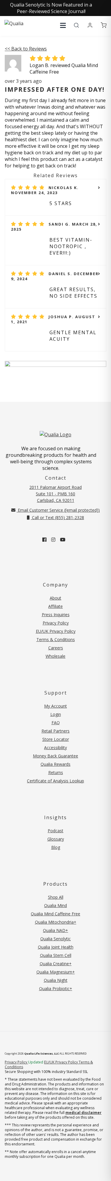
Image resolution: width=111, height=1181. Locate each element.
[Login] (90, 25)
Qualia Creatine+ (56, 963)
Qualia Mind (55, 905)
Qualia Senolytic (55, 938)
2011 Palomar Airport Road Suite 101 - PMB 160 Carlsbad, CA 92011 (55, 493)
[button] (63, 25)
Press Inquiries (56, 614)
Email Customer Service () (58, 510)
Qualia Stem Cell (55, 955)
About (55, 598)
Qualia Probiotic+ (55, 988)
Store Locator (55, 739)
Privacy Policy (56, 623)
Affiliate (55, 606)
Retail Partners (55, 731)
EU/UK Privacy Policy (55, 631)
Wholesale (55, 656)
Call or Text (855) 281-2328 (57, 517)
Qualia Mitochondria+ (55, 922)
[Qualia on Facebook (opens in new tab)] (44, 539)
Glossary (55, 839)
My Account (55, 706)
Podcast (55, 830)
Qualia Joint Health (55, 947)
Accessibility (55, 747)
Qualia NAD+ (55, 930)
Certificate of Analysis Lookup (55, 781)
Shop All (55, 897)
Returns (55, 772)
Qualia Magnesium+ (55, 972)
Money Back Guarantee (55, 756)
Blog (55, 847)
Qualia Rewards (55, 764)
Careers (55, 648)
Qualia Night (55, 980)
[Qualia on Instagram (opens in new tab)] (53, 539)
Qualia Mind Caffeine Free (55, 914)
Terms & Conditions (55, 639)
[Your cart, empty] (104, 25)
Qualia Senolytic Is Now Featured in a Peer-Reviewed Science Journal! (51, 8)
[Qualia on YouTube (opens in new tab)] (62, 539)
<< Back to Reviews (26, 48)
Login (55, 714)
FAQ (56, 722)
